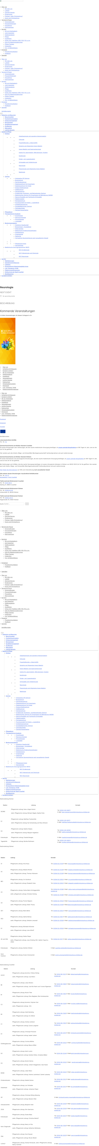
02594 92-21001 (58, 917)
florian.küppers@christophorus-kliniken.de (80, 901)
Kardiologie (22, 156)
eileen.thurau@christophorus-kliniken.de (79, 904)
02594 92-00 (9, 490)
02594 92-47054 (58, 901)
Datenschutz (6, 382)
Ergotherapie (19, 215)
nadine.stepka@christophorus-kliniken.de (74, 832)
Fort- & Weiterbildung (11, 48)
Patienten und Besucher (9, 115)
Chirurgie (21, 139)
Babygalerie (8, 128)
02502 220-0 (9, 498)
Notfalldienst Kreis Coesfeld (8, 477)
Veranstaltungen (9, 22)
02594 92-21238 (58, 869)
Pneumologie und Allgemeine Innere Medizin (32, 169)
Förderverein (8, 14)
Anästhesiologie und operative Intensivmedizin (32, 136)
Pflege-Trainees (9, 44)
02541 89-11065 (61, 984)
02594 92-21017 (58, 939)
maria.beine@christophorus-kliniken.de (79, 910)
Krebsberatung (19, 232)
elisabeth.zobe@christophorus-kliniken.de (80, 883)
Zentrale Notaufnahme (21, 210)
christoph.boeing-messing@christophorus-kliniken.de (74, 1097)
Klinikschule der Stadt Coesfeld (14, 272)
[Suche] (27, 503)
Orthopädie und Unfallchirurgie (28, 162)
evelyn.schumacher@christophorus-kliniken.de (68, 955)
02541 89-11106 (61, 1125)
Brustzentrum (19, 180)
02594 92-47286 (58, 889)
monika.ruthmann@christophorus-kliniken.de (75, 842)
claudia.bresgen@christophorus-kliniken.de (74, 837)
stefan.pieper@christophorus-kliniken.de (79, 939)
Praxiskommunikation (11, 51)
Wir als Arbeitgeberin (11, 31)
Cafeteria (7, 264)
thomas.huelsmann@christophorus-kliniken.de (81, 873)
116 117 (7, 475)
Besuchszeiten (9, 117)
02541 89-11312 (61, 1079)
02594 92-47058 (58, 920)
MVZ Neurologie (23, 256)
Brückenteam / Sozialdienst (23, 227)
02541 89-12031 (61, 1116)
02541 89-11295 (61, 1003)
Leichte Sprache (9, 130)
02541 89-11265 (61, 1013)
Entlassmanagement (11, 120)
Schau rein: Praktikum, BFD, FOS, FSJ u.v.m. (17, 40)
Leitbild (7, 10)
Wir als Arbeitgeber (8, 372)
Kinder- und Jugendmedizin (27, 159)
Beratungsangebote (11, 223)
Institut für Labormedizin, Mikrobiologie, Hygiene (33, 152)
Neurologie (22, 165)
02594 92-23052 (58, 879)
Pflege (7, 36)
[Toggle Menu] (1, 113)
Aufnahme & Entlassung (12, 262)
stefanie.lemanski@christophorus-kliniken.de (81, 920)
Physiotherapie (19, 219)
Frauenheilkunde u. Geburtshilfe (28, 143)
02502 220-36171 (65, 820)
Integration (8, 46)
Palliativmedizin (19, 199)
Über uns (4, 7)
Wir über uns (8, 9)
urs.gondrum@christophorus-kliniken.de (79, 879)
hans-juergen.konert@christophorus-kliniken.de (75, 812)
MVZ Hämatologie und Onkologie (28, 253)
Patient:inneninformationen (10, 389)
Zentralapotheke (20, 208)
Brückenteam (9, 122)
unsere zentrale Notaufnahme (67, 447)
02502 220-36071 (65, 810)
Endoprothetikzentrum (21, 187)
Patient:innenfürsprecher (12, 270)
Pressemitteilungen (10, 23)
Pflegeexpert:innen (20, 243)
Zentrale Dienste (10, 12)
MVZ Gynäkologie (24, 250)
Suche (2, 504)
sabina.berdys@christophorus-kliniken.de (80, 917)
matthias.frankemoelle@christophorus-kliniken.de (76, 822)
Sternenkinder (19, 245)
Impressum (6, 385)
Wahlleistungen (9, 261)
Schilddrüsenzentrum (21, 204)
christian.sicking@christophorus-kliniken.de (81, 895)
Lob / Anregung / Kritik (11, 268)
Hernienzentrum (19, 191)
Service (4, 259)
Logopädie (18, 221)
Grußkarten (8, 126)
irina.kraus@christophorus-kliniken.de (79, 863)
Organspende (19, 234)
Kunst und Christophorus (12, 18)
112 (6, 442)
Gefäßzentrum (19, 189)
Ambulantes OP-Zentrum (22, 178)
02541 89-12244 (61, 1053)
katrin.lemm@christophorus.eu (80, 1053)
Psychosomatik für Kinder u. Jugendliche (27, 202)
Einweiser (4, 50)
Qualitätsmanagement (11, 124)
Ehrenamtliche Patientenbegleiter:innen (16, 266)
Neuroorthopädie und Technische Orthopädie (28, 197)
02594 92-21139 (58, 863)
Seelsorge (18, 236)
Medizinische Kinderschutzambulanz (25, 230)
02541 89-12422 (61, 1042)
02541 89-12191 (61, 1033)
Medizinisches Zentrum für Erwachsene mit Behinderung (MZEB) (34, 195)
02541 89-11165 (61, 994)
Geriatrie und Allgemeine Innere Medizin (30, 146)
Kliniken (7, 133)
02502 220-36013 (65, 840)
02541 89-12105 (61, 1108)
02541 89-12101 (61, 1086)
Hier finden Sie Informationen (8, 470)
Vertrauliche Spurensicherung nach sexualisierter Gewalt (31, 238)
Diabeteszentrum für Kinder (23, 186)
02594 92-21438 (58, 904)
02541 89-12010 (61, 1135)
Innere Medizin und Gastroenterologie (30, 149)
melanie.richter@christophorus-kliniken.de (80, 869)
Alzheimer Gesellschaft (22, 225)
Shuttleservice (9, 274)
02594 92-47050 (58, 928)
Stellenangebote (9, 35)
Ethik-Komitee (19, 228)
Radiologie (22, 172)
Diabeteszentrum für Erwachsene (25, 184)
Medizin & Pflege (6, 132)
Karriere (4, 29)
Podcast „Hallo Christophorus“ (14, 16)
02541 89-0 (8, 483)
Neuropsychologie (20, 217)
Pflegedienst (8, 212)
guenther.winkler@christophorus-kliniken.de (68, 948)
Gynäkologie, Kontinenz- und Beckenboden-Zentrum (30, 193)
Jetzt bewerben (9, 33)
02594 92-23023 (58, 910)
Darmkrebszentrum (20, 182)
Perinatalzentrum (20, 201)
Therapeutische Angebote (12, 214)
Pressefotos (8, 25)
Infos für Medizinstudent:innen (14, 42)
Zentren (7, 176)
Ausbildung (8, 38)
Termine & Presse (7, 20)
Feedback (8, 53)
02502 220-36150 (65, 830)
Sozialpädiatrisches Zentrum (23, 206)
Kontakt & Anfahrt (7, 276)
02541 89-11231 (61, 974)
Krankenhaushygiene (11, 119)
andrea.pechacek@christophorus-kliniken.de (72, 1143)
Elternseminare (9, 27)
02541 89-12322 (61, 1062)
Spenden (4, 55)
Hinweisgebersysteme (9, 384)
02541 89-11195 (61, 1023)
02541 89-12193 (61, 1103)
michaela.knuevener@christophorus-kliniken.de (82, 928)
